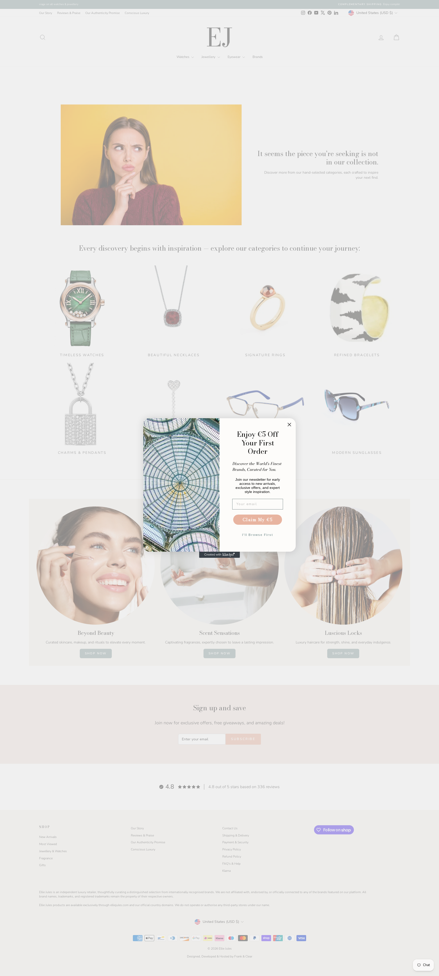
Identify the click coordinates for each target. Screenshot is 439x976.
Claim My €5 (258, 520)
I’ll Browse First (257, 535)
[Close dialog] (289, 424)
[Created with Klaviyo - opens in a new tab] (219, 555)
